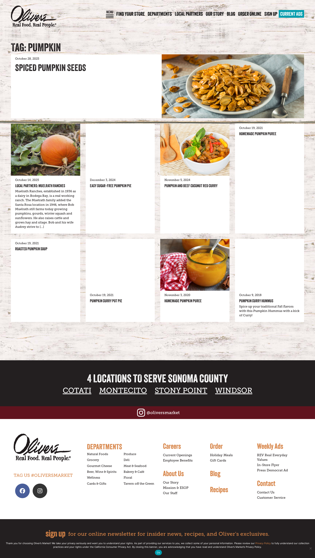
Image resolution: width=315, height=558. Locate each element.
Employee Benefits (178, 460)
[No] (310, 548)
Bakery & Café (134, 472)
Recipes (219, 489)
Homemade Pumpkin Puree (257, 133)
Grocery (93, 460)
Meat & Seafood (135, 466)
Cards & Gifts (96, 483)
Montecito (123, 390)
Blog (231, 14)
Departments (160, 14)
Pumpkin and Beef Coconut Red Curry (190, 185)
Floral (128, 477)
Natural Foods (97, 454)
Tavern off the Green (139, 483)
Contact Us (266, 492)
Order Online (249, 14)
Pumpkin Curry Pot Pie (106, 300)
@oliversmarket (163, 412)
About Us (173, 473)
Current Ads (291, 14)
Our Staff (170, 493)
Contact (266, 483)
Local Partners (189, 14)
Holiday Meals (221, 455)
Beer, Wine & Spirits (101, 472)
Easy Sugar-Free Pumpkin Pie (110, 185)
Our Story (215, 14)
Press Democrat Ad (272, 470)
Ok (158, 552)
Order (216, 446)
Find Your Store (130, 14)
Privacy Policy (263, 543)
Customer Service (271, 497)
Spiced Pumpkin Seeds (50, 67)
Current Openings (177, 455)
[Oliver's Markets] (34, 16)
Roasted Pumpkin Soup (31, 248)
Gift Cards (218, 460)
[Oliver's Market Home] (47, 448)
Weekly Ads (270, 446)
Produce (130, 454)
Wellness (93, 477)
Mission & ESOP (175, 488)
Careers (172, 446)
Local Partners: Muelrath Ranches (40, 185)
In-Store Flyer (268, 465)
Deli (127, 460)
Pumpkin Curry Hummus (256, 300)
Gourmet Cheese (99, 466)
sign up (55, 533)
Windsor (233, 390)
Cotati (77, 390)
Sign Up (270, 14)
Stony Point (181, 390)
